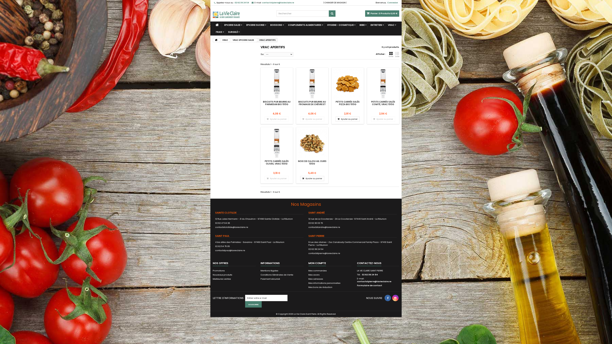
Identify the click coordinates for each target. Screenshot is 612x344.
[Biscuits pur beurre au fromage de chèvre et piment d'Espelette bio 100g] (312, 84)
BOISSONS (276, 25)
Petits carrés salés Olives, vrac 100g (277, 162)
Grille (391, 56)
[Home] (217, 25)
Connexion (392, 2)
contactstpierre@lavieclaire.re (324, 253)
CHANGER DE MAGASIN (335, 2)
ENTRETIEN (376, 25)
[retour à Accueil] (216, 40)
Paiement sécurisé (270, 278)
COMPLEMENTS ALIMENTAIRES (304, 25)
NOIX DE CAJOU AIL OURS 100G (312, 162)
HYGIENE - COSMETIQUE (340, 25)
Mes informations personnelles (324, 283)
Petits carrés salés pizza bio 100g (348, 103)
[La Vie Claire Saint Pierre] (242, 12)
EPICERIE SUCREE (255, 25)
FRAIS (219, 32)
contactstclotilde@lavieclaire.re (231, 227)
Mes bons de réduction (320, 287)
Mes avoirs (314, 274)
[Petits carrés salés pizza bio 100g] (347, 84)
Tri (262, 54)
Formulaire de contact (369, 285)
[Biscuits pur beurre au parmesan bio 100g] (276, 84)
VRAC (391, 25)
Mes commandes (317, 270)
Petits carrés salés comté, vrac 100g (383, 103)
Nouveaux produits (222, 274)
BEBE (362, 25)
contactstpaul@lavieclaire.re (230, 250)
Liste (397, 56)
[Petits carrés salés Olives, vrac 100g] (276, 143)
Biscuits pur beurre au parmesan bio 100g (277, 103)
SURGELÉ (233, 32)
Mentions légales (269, 270)
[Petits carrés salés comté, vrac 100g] (383, 84)
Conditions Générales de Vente (277, 274)
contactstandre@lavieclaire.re (324, 227)
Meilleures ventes (222, 278)
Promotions (219, 270)
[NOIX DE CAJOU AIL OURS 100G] (312, 143)
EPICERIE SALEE (232, 25)
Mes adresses (315, 278)
